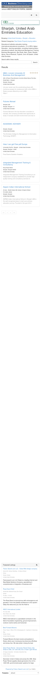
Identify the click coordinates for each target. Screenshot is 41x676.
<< (3, 212)
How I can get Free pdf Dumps (15, 144)
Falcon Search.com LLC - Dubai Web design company (20, 569)
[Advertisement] (20, 237)
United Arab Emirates (14, 38)
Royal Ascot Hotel (8, 589)
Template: (5, 673)
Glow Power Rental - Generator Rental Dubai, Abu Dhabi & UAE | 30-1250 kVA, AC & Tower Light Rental (20, 648)
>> (14, 212)
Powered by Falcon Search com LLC (17, 669)
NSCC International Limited (11, 609)
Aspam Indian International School (16, 186)
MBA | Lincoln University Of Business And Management (14, 74)
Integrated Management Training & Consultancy (17, 163)
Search (35, 62)
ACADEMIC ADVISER (12, 123)
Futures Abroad (9, 101)
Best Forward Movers (10, 628)
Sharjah (25, 38)
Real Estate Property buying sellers (25, 41)
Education (32, 38)
